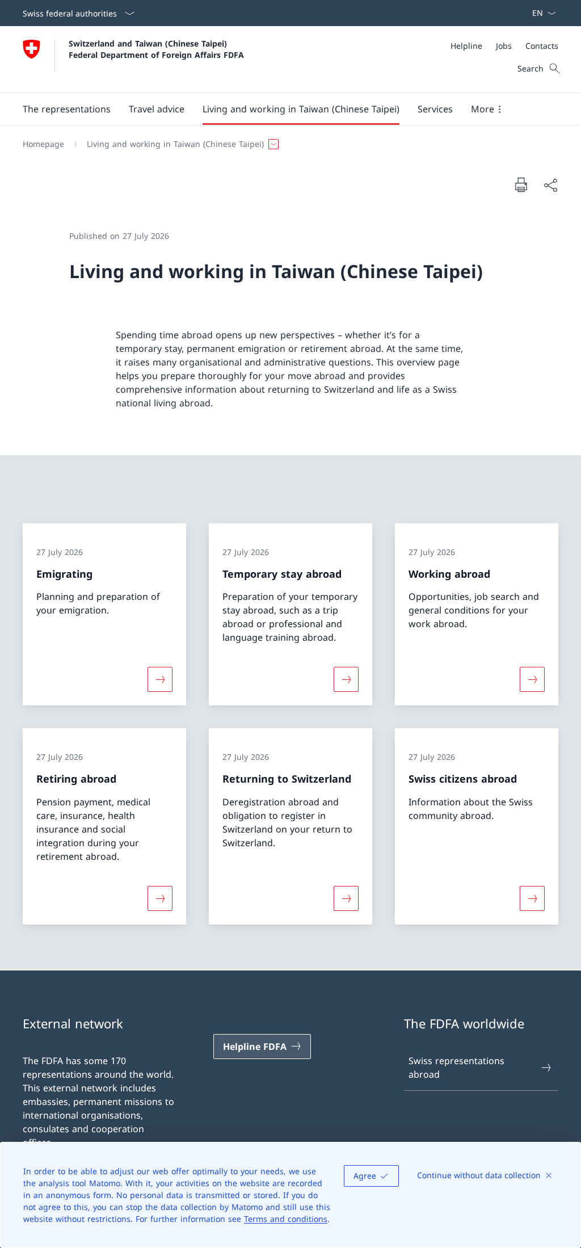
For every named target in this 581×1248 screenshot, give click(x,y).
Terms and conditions (285, 1218)
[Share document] (550, 185)
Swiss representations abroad (456, 1067)
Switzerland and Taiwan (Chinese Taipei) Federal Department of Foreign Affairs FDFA (156, 49)
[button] (67, 109)
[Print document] (521, 184)
